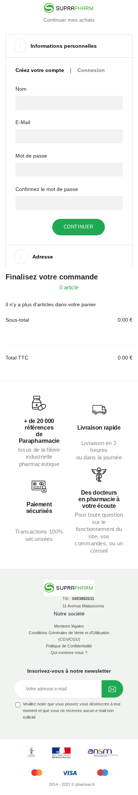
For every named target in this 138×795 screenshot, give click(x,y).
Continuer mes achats (69, 20)
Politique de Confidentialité (69, 646)
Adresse (36, 257)
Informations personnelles (57, 46)
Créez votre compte (39, 70)
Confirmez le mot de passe (46, 189)
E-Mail (22, 122)
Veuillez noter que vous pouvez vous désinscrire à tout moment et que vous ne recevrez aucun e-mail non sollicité (71, 710)
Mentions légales (69, 626)
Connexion (91, 70)
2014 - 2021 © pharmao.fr (72, 784)
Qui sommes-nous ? (69, 652)
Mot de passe (31, 156)
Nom (20, 89)
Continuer (78, 227)
